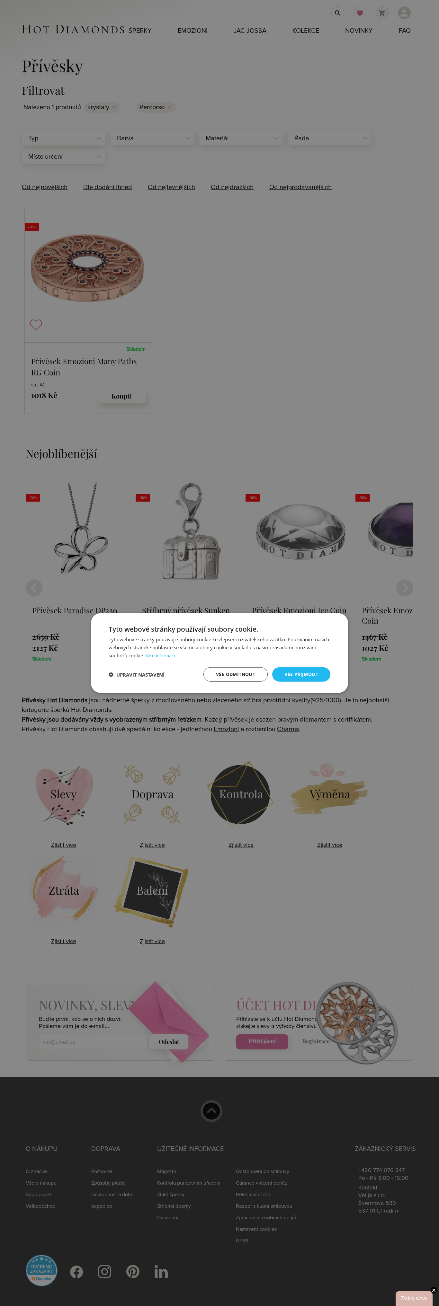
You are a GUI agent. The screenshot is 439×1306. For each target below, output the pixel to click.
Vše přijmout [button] (301, 674)
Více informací (160, 655)
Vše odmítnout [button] (235, 674)
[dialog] (219, 653)
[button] (137, 674)
